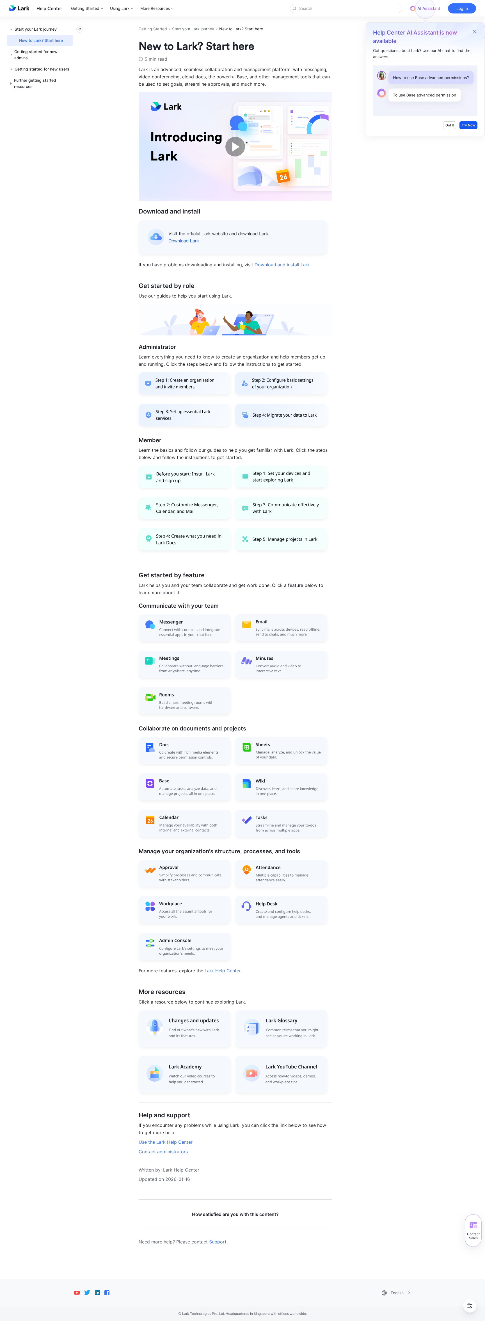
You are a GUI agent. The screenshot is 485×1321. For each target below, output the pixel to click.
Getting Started (153, 28)
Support (218, 1242)
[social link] (79, 1292)
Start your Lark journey (193, 28)
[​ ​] (235, 255)
